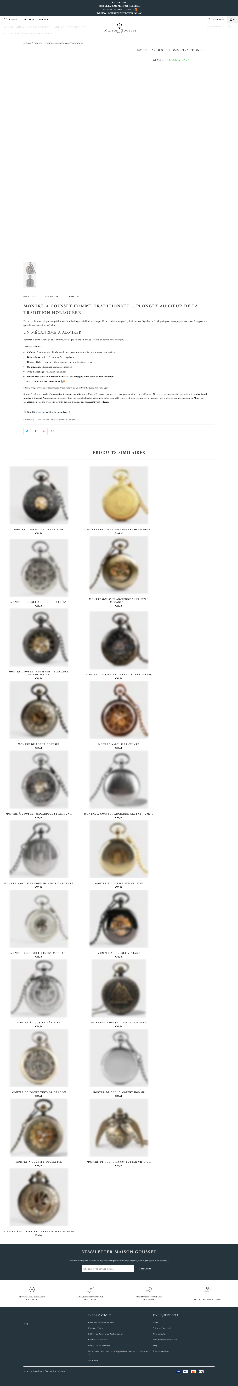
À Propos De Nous (161, 1351)
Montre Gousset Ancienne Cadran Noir (119, 495)
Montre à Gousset (67, 420)
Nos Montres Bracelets (70, 27)
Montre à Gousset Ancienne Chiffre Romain (39, 1197)
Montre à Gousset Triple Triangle (119, 988)
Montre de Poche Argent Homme (119, 1058)
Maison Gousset (37, 1371)
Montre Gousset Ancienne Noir (39, 495)
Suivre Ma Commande (36, 19)
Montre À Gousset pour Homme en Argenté (39, 849)
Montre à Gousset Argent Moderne (39, 919)
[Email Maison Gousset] (5, 19)
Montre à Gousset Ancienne (38, 398)
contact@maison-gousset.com (165, 1340)
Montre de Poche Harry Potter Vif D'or (119, 1128)
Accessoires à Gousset (19, 33)
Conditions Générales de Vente (101, 1322)
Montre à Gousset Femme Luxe (119, 849)
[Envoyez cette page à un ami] (52, 431)
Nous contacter (159, 1334)
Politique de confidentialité (99, 1345)
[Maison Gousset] (120, 28)
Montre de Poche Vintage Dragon (39, 1058)
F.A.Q (155, 1322)
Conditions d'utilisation (98, 1340)
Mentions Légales (95, 1328)
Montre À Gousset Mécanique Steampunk (39, 779)
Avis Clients (93, 1360)
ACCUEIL (9, 27)
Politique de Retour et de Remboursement (105, 1334)
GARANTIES (28, 296)
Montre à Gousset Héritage (39, 988)
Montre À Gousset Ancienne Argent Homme (119, 779)
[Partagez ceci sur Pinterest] (44, 431)
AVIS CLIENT (75, 296)
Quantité (171, 68)
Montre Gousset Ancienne (46, 420)
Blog (155, 1345)
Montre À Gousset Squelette (39, 1128)
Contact (14, 19)
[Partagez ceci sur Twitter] (26, 431)
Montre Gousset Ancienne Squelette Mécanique (119, 565)
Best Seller (45, 33)
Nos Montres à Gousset (33, 27)
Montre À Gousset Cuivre (119, 710)
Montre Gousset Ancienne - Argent (39, 568)
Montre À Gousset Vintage (119, 919)
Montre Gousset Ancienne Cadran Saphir (119, 640)
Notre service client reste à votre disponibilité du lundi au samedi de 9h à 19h (118, 1353)
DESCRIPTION (51, 296)
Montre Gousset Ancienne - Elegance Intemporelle (39, 637)
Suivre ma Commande (162, 1328)
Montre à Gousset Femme (100, 394)
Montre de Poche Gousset (39, 710)
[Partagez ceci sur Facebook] (35, 431)
